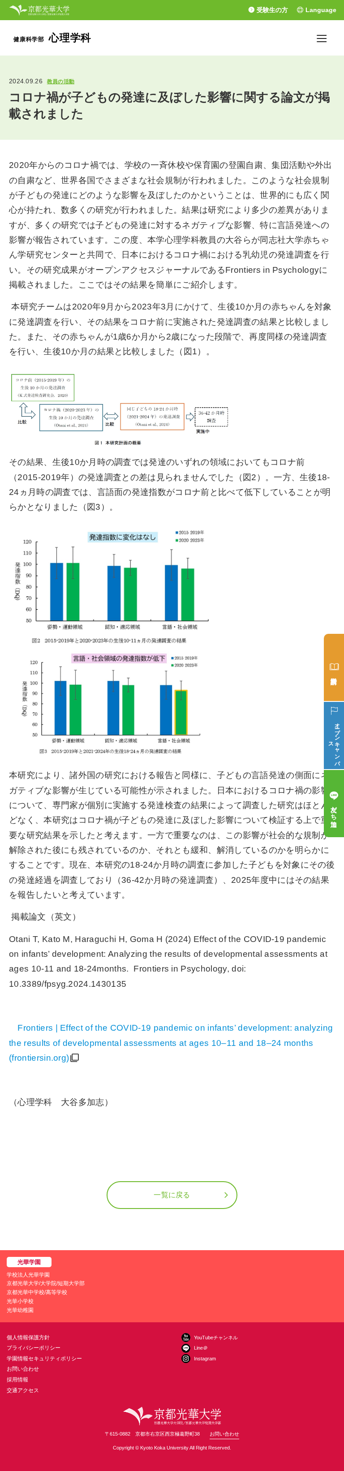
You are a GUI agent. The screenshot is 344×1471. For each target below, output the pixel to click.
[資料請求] (334, 667)
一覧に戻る (172, 1195)
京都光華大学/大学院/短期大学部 (46, 1283)
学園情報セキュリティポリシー (44, 1358)
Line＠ (201, 1348)
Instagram (205, 1358)
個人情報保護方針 (28, 1337)
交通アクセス (23, 1390)
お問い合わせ (23, 1369)
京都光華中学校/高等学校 (37, 1292)
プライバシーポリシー (33, 1348)
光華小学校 (20, 1301)
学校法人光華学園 (28, 1275)
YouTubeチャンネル (216, 1337)
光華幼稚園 (20, 1310)
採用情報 (17, 1379)
